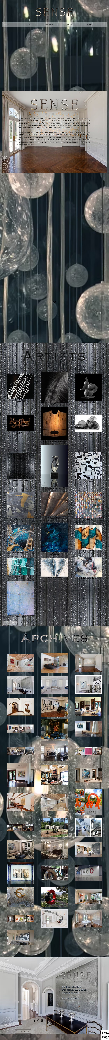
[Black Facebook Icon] (34, 1020)
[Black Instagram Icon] (42, 1020)
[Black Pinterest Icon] (38, 1020)
